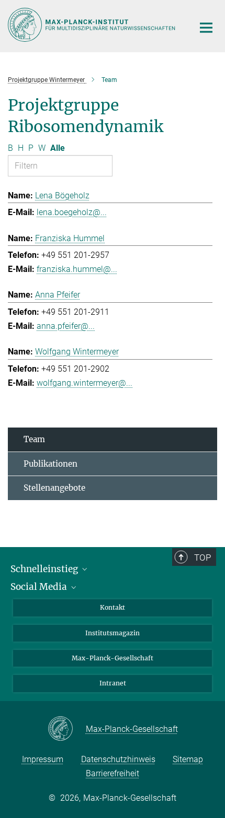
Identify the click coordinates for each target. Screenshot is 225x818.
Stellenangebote (54, 488)
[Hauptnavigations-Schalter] (206, 27)
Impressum (42, 759)
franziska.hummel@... (77, 269)
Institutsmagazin (112, 633)
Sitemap (188, 759)
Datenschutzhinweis (118, 759)
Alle (57, 148)
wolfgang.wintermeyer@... (84, 383)
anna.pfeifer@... (66, 326)
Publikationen (50, 464)
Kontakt (112, 607)
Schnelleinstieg (45, 569)
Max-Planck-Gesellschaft (112, 658)
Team (34, 439)
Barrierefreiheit (112, 773)
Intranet (112, 683)
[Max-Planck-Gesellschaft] (67, 729)
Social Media (39, 587)
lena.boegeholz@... (72, 212)
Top (202, 557)
